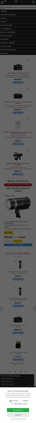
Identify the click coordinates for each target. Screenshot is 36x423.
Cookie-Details (12, 419)
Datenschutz (18, 419)
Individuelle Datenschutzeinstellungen (18, 418)
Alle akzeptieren (18, 410)
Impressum (24, 419)
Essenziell (15, 400)
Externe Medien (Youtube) (20, 403)
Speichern (18, 415)
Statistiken (25, 400)
